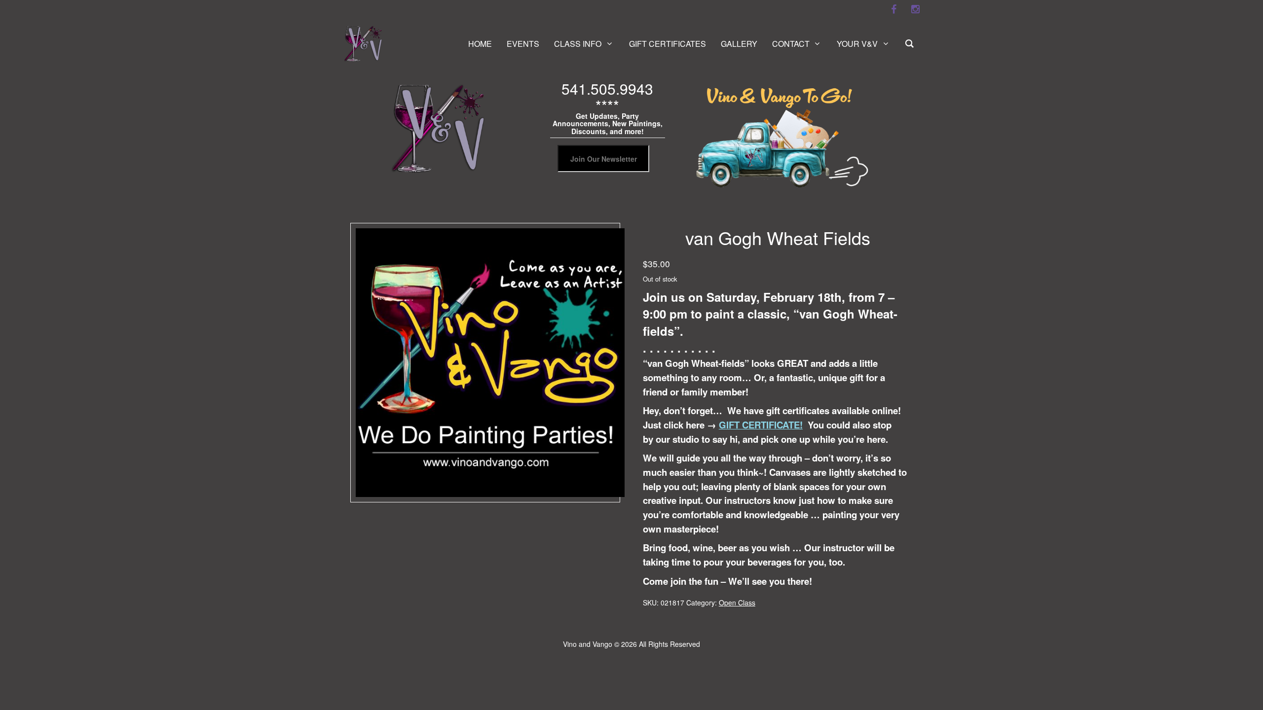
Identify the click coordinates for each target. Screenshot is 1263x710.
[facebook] (893, 9)
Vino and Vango (587, 644)
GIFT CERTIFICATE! (761, 424)
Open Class (737, 602)
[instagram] (915, 9)
